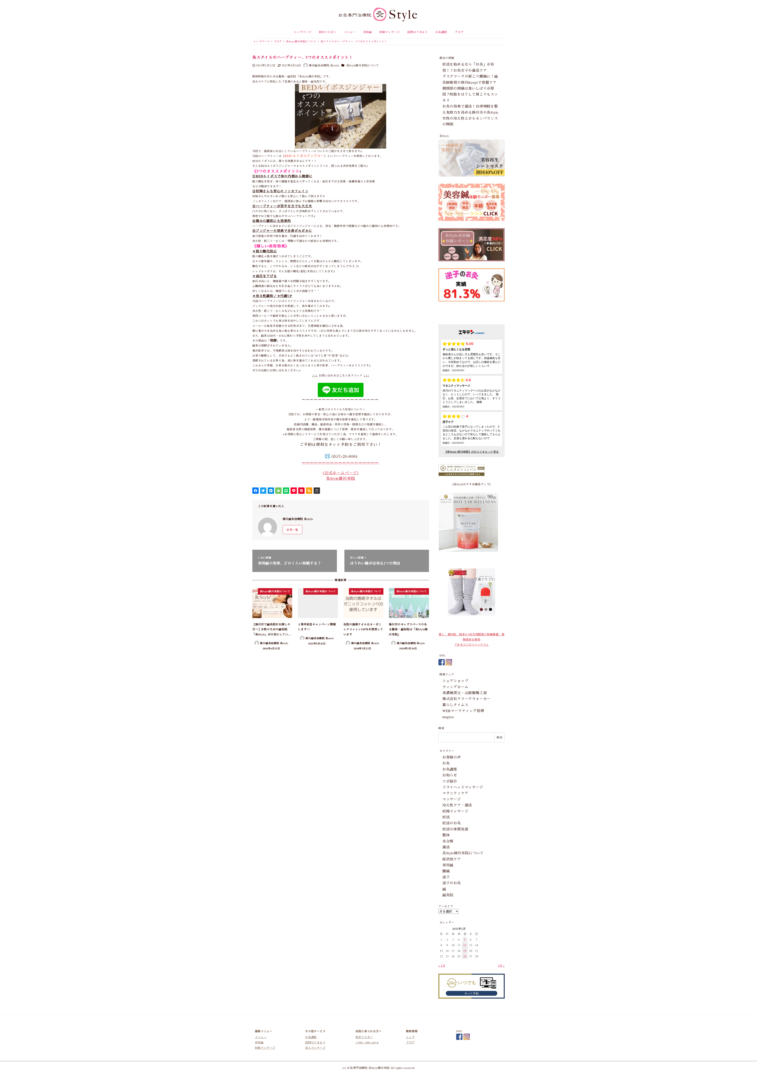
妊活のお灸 (451, 823)
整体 (446, 835)
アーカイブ (445, 906)
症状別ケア (451, 859)
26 (464, 956)
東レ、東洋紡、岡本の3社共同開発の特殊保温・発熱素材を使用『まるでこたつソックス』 (471, 639)
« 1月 (441, 965)
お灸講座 (449, 769)
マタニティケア (455, 793)
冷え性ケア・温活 (457, 805)
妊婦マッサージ (455, 811)
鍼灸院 (447, 895)
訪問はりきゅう (315, 1042)
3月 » (501, 965)
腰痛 (446, 871)
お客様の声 (451, 757)
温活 (446, 847)
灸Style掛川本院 (340, 478)
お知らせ (449, 775)
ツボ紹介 (449, 781)
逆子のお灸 (451, 883)
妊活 (446, 817)
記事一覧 (292, 530)
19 (464, 951)
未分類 (447, 841)
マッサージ (451, 799)
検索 (441, 728)
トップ (410, 1037)
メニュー (261, 1037)
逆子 (446, 877)
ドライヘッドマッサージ (462, 787)
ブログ (410, 1042)
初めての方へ (364, 1037)
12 (464, 945)
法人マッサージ (315, 1048)
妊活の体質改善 (455, 829)
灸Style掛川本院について (362, 65)
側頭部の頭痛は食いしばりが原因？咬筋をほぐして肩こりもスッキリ (470, 94)
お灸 (446, 763)
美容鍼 (447, 865)
